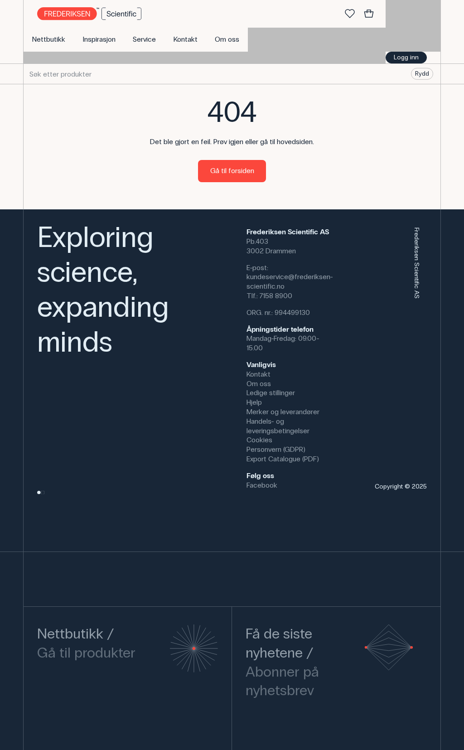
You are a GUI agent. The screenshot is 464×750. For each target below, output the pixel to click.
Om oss (258, 383)
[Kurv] (368, 14)
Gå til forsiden (232, 170)
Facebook (261, 485)
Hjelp (254, 402)
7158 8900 (276, 295)
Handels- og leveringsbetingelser (277, 426)
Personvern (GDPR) (275, 449)
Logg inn (406, 57)
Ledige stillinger (270, 392)
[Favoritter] (349, 14)
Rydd (422, 73)
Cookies (259, 439)
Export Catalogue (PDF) (282, 459)
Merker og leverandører (282, 411)
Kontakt (258, 374)
